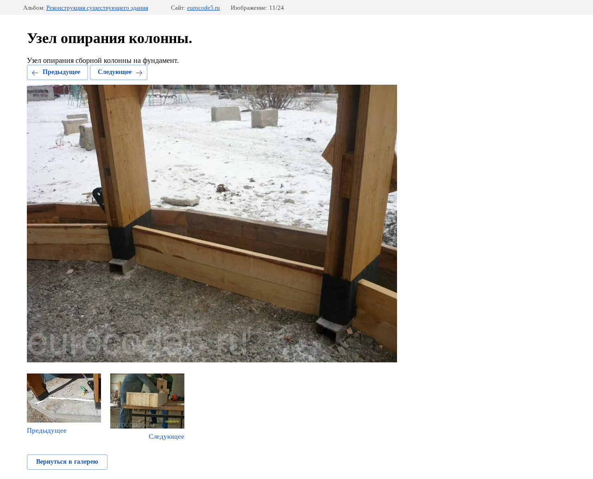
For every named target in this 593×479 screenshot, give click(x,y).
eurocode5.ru (203, 7)
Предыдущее (61, 71)
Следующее (115, 71)
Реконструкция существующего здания (97, 7)
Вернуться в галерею (67, 461)
